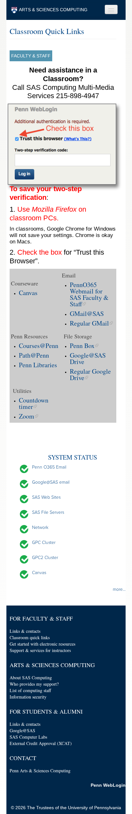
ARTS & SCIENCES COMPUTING (53, 9)
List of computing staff (30, 690)
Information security (28, 697)
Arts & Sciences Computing (52, 665)
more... (119, 589)
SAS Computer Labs (28, 737)
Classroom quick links (30, 637)
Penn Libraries (38, 364)
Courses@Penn (38, 345)
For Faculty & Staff (41, 618)
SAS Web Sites (46, 497)
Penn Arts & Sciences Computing (40, 770)
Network (40, 527)
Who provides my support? (34, 684)
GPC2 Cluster (45, 557)
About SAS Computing (31, 677)
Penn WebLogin (108, 785)
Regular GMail (89, 323)
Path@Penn (34, 355)
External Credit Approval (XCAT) (41, 743)
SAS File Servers (48, 512)
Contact (23, 758)
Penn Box (82, 345)
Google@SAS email (51, 482)
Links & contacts (25, 631)
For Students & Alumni (46, 711)
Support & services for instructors (40, 650)
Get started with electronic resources (42, 644)
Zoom (26, 416)
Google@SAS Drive (88, 358)
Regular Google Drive (90, 374)
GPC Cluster (43, 542)
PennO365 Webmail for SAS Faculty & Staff (89, 294)
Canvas (28, 292)
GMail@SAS (87, 313)
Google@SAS (22, 730)
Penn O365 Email (49, 467)
